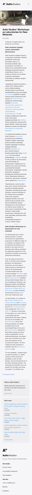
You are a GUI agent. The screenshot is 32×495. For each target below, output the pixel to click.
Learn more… (8, 393)
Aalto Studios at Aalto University (8, 455)
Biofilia (21, 292)
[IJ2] (17, 113)
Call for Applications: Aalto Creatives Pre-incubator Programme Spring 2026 (16, 406)
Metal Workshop (10, 321)
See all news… (8, 439)
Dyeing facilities (13, 330)
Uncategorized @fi (8, 374)
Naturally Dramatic (16, 98)
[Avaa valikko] (28, 4)
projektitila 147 (15, 149)
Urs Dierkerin (9, 94)
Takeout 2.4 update (10, 413)
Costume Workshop (13, 300)
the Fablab (22, 302)
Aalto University (4, 4)
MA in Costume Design (18, 307)
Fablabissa (18, 157)
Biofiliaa (23, 120)
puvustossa (18, 136)
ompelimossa (21, 180)
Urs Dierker (20, 273)
